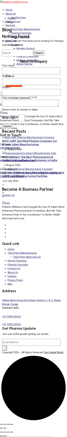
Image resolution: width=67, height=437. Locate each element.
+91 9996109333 (11, 316)
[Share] (8, 424)
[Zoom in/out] (1, 424)
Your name (8, 65)
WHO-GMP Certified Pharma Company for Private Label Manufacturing (29, 142)
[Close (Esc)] (11, 424)
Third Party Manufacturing (22, 253)
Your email (8, 76)
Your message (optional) (16, 97)
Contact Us (8, 195)
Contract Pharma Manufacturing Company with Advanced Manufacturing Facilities (33, 174)
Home (8, 9)
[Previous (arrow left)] (1, 428)
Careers (12, 276)
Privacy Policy (15, 280)
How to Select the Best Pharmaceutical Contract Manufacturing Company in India (29, 158)
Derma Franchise (17, 260)
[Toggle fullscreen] (4, 424)
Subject (6, 87)
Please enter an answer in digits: (20, 109)
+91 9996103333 (11, 324)
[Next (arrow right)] (4, 428)
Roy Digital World (54, 352)
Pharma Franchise (18, 264)
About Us (10, 13)
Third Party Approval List (27, 256)
